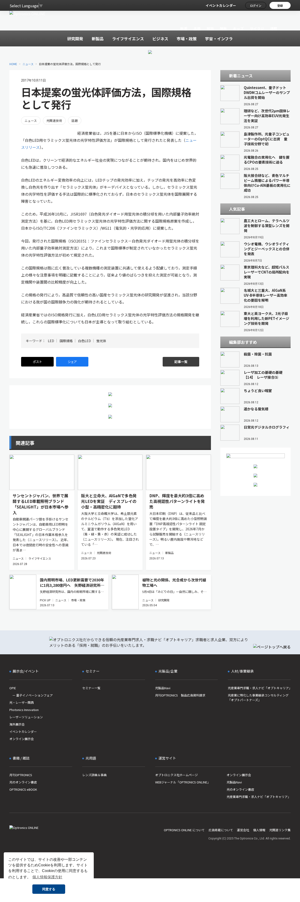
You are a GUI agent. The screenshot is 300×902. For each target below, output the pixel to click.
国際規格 (66, 340)
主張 (197, 28)
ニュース (28, 64)
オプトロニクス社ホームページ (176, 775)
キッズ (238, 28)
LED (51, 340)
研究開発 (163, 600)
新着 (184, 28)
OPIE (12, 688)
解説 (210, 28)
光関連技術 (54, 120)
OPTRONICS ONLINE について (184, 830)
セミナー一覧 (91, 688)
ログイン (255, 5)
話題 (74, 120)
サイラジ (257, 28)
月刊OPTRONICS (20, 775)
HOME (13, 64)
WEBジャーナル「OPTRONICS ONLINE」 (182, 782)
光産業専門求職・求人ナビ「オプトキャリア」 (259, 688)
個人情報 (259, 830)
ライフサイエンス (39, 558)
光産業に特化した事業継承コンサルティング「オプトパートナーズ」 (258, 697)
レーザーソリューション (26, 717)
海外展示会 (17, 724)
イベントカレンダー (221, 5)
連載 (274, 28)
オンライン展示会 (21, 739)
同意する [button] (48, 889)
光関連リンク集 (280, 830)
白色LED (84, 340)
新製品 (169, 553)
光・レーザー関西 (21, 702)
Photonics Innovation (24, 709)
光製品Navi (162, 688)
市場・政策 (78, 600)
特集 (223, 28)
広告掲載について (221, 830)
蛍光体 (101, 340)
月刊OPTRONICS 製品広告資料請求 (180, 695)
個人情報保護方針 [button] (47, 877)
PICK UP (45, 600)
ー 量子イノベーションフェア (31, 695)
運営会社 (243, 830)
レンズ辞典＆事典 (94, 775)
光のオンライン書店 (23, 782)
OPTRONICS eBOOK (23, 789)
